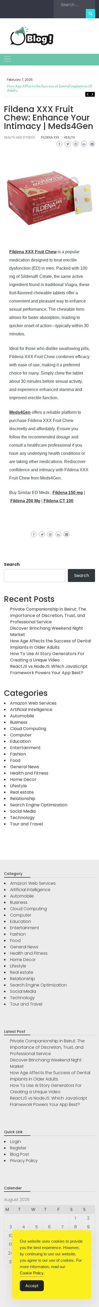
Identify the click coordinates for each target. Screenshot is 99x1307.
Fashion (18, 754)
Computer (21, 735)
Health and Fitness (19, 137)
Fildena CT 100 (58, 501)
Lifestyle (18, 786)
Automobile (22, 716)
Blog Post (19, 1154)
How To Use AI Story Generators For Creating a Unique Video (47, 657)
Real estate (22, 792)
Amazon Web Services (33, 703)
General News (24, 767)
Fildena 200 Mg (25, 501)
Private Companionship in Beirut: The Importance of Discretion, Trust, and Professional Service (48, 615)
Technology (22, 818)
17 (10, 1244)
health (69, 137)
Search (12, 564)
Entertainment (25, 748)
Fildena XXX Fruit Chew (32, 252)
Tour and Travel (26, 824)
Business (18, 722)
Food (15, 760)
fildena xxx (50, 137)
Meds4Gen (20, 412)
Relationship (22, 798)
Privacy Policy (24, 1161)
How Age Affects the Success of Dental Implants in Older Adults (52, 88)
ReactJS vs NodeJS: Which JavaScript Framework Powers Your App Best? (49, 669)
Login (15, 1142)
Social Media (23, 811)
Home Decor (23, 779)
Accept (31, 1285)
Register (18, 1148)
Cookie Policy (32, 1273)
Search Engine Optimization (38, 805)
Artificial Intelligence (31, 709)
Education (20, 741)
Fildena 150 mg (68, 492)
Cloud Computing (28, 729)
